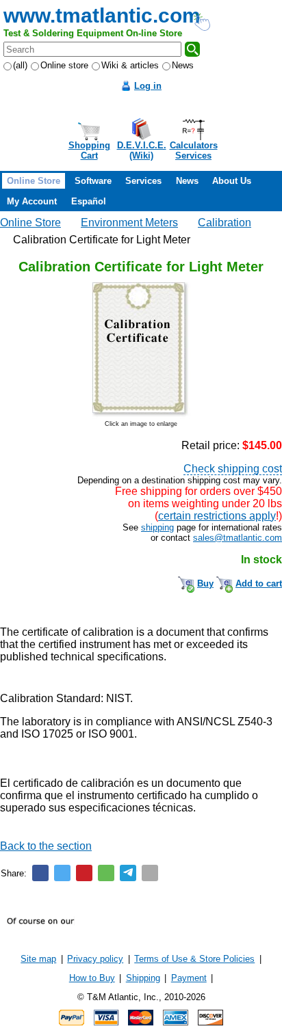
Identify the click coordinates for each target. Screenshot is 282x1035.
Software (93, 181)
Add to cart (258, 583)
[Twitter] (62, 873)
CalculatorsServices (194, 150)
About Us (231, 181)
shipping (157, 527)
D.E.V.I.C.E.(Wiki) (141, 150)
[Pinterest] (84, 873)
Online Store (33, 181)
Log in (148, 86)
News (183, 65)
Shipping (143, 978)
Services (143, 181)
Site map (38, 959)
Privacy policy (95, 959)
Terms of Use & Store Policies (194, 959)
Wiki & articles (130, 65)
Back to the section (46, 846)
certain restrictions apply (217, 516)
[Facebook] (40, 873)
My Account (32, 201)
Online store (64, 65)
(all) (20, 65)
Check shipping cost (232, 468)
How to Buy (92, 978)
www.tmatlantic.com (102, 15)
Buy (205, 583)
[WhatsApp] (106, 873)
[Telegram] (128, 873)
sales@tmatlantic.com (237, 538)
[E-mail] (150, 873)
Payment (189, 978)
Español (88, 201)
